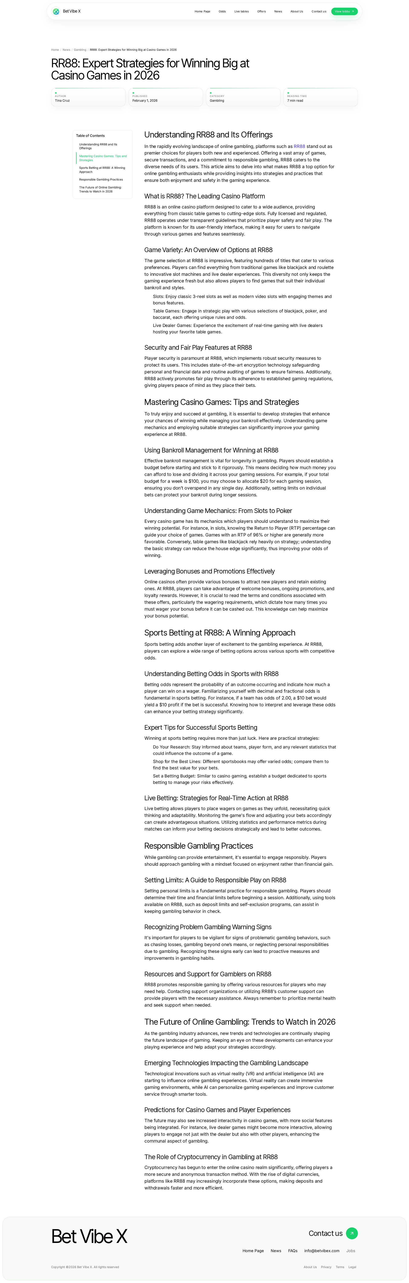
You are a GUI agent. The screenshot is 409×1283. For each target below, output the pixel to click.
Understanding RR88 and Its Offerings (98, 146)
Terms (340, 1267)
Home (55, 49)
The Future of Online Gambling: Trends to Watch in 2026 (100, 189)
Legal (352, 1267)
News (66, 49)
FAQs (293, 1250)
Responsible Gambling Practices (101, 179)
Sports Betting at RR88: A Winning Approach (102, 169)
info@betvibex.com (322, 1250)
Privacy (326, 1267)
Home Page (253, 1250)
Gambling (80, 49)
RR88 (299, 146)
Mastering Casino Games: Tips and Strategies (103, 158)
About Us (310, 1267)
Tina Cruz (62, 101)
